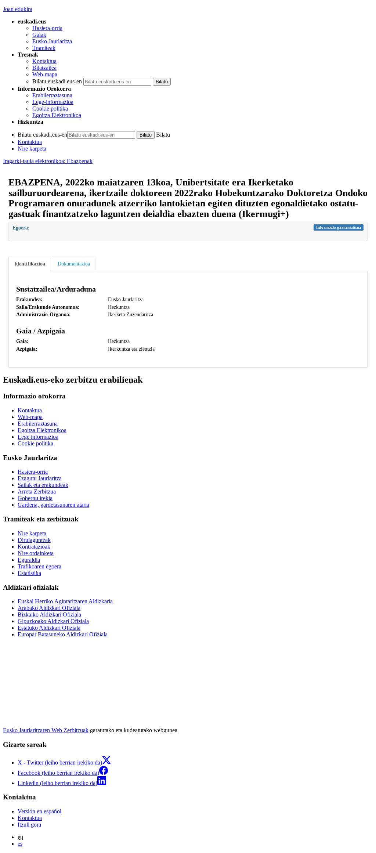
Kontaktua (44, 61)
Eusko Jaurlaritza (52, 41)
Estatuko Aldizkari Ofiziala (49, 628)
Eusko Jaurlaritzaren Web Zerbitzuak (45, 730)
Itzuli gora (29, 824)
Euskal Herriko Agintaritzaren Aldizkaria (65, 601)
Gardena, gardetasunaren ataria (53, 505)
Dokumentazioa (74, 264)
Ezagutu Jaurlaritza (40, 478)
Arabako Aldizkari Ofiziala (49, 608)
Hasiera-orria (47, 28)
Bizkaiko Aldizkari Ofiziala (49, 614)
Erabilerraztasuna (52, 95)
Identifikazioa (29, 264)
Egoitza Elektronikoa (56, 115)
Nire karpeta (32, 148)
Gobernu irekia (35, 498)
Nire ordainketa (36, 553)
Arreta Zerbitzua (37, 491)
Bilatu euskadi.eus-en (57, 81)
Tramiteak (43, 48)
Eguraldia (29, 560)
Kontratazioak (34, 546)
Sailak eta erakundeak (43, 485)
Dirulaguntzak (34, 540)
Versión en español (39, 811)
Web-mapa (44, 74)
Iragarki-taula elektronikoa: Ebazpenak (48, 161)
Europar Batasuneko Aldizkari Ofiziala (63, 634)
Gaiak (39, 35)
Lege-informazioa (52, 102)
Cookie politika (50, 108)
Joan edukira (17, 9)
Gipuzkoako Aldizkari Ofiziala (53, 621)
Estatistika (29, 573)
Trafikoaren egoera (39, 566)
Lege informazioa (38, 437)
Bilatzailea (44, 68)
